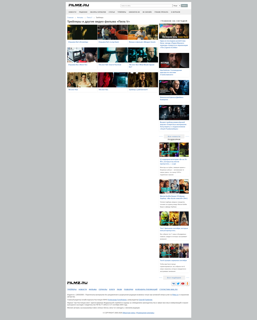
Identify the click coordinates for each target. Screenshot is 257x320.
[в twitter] (178, 283)
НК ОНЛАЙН (147, 12)
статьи (112, 12)
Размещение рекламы (145, 313)
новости (72, 12)
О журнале (175, 12)
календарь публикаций (146, 289)
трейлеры (122, 12)
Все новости (174, 136)
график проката (161, 12)
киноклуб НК (134, 12)
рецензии (83, 12)
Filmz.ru (175, 295)
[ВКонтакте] (173, 283)
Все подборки (174, 278)
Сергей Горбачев (145, 300)
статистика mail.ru (168, 289)
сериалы (103, 289)
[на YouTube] (183, 283)
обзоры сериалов (98, 12)
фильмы (93, 289)
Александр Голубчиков (117, 300)
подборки (128, 289)
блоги (112, 289)
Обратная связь (129, 313)
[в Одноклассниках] (187, 283)
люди (119, 289)
